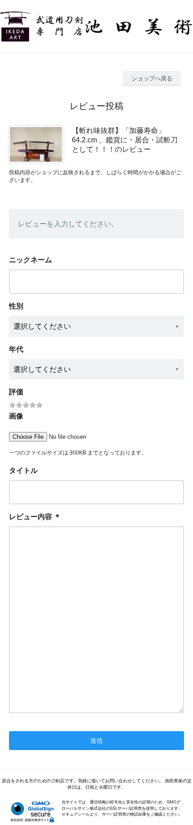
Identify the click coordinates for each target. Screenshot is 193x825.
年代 (16, 349)
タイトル (23, 470)
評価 (16, 392)
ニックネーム (30, 260)
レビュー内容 (30, 517)
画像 (16, 416)
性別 (16, 306)
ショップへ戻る (152, 78)
